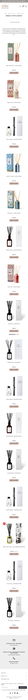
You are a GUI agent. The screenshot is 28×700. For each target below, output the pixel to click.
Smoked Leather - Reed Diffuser (14, 473)
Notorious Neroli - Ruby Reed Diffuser (14, 250)
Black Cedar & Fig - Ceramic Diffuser (14, 65)
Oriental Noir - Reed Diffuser (14, 323)
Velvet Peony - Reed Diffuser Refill (14, 583)
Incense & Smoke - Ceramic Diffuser (14, 176)
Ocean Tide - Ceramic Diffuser (14, 286)
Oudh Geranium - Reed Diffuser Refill (14, 399)
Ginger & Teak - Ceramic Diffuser (14, 102)
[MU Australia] (5, 6)
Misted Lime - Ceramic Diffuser (14, 213)
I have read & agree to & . (14, 689)
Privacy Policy (22, 689)
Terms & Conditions (15, 689)
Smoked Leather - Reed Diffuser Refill (14, 509)
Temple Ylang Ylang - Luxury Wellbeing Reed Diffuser (14, 546)
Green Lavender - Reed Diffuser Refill (14, 139)
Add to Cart (14, 72)
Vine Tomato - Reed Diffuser (14, 620)
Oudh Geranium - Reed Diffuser (14, 362)
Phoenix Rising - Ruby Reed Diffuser (14, 436)
